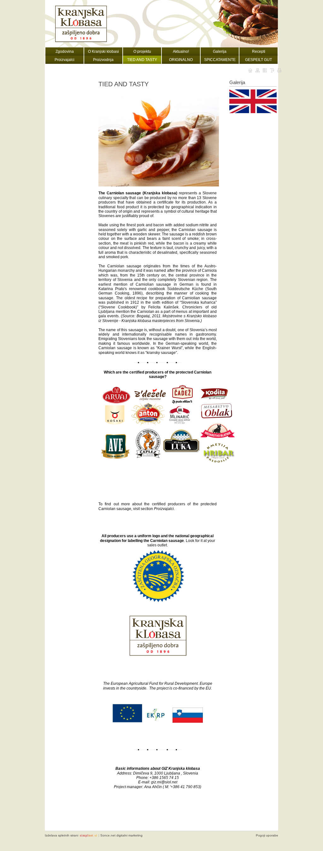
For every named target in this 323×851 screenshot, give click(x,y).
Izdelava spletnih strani (61, 835)
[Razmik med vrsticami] (264, 70)
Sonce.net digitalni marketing (121, 835)
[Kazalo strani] (257, 70)
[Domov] (250, 70)
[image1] (253, 101)
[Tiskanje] (279, 70)
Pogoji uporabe (267, 835)
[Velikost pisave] (272, 70)
